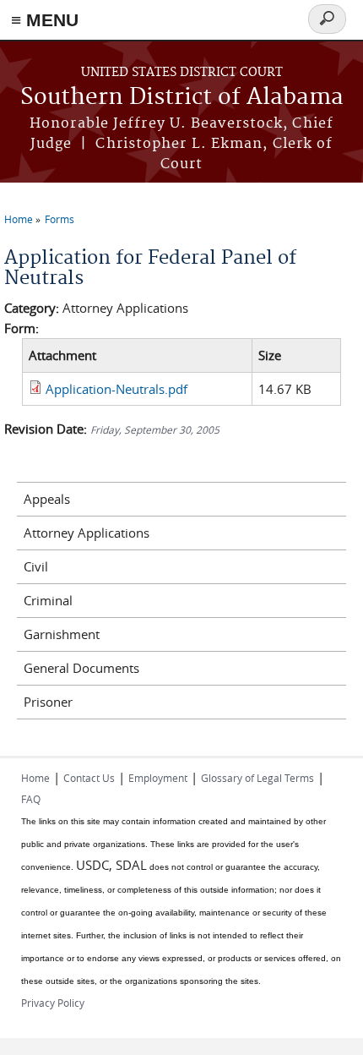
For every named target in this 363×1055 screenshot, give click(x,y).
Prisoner (48, 701)
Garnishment (62, 634)
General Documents (81, 667)
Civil (36, 566)
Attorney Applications (86, 532)
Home (18, 219)
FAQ (31, 799)
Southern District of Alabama (182, 98)
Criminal (48, 600)
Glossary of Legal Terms (257, 777)
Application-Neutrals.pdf (116, 388)
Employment (157, 777)
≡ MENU (45, 20)
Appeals (47, 498)
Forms (59, 219)
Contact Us (89, 777)
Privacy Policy (52, 1002)
